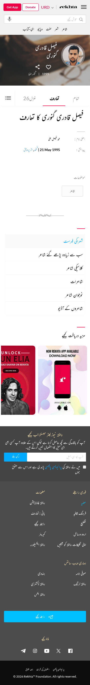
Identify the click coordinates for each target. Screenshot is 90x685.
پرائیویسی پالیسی (53, 467)
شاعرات (76, 281)
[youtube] (47, 651)
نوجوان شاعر (74, 295)
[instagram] (35, 651)
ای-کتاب (28, 29)
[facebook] (70, 651)
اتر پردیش (28, 150)
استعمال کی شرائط (42, 669)
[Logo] (68, 7)
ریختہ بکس (39, 594)
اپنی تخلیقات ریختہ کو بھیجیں (71, 545)
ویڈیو (40, 29)
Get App (12, 7)
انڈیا (30, 73)
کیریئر (42, 534)
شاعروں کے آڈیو (70, 308)
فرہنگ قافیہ (80, 513)
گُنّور (34, 73)
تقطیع (83, 524)
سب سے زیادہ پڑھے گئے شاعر (61, 255)
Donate (31, 7)
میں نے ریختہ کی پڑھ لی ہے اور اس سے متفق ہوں (46, 469)
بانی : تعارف (38, 513)
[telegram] (23, 651)
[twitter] (58, 651)
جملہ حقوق (29, 669)
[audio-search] (10, 19)
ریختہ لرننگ (80, 584)
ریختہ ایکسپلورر (37, 545)
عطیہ (83, 503)
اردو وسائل (80, 534)
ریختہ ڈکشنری (38, 584)
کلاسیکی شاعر (74, 268)
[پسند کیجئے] (48, 66)
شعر (56, 29)
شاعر (72, 191)
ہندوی (41, 574)
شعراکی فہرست (73, 241)
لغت (48, 29)
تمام (76, 98)
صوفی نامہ (81, 574)
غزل (29, 98)
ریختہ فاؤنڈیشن (37, 503)
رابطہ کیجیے (39, 524)
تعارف (54, 98)
